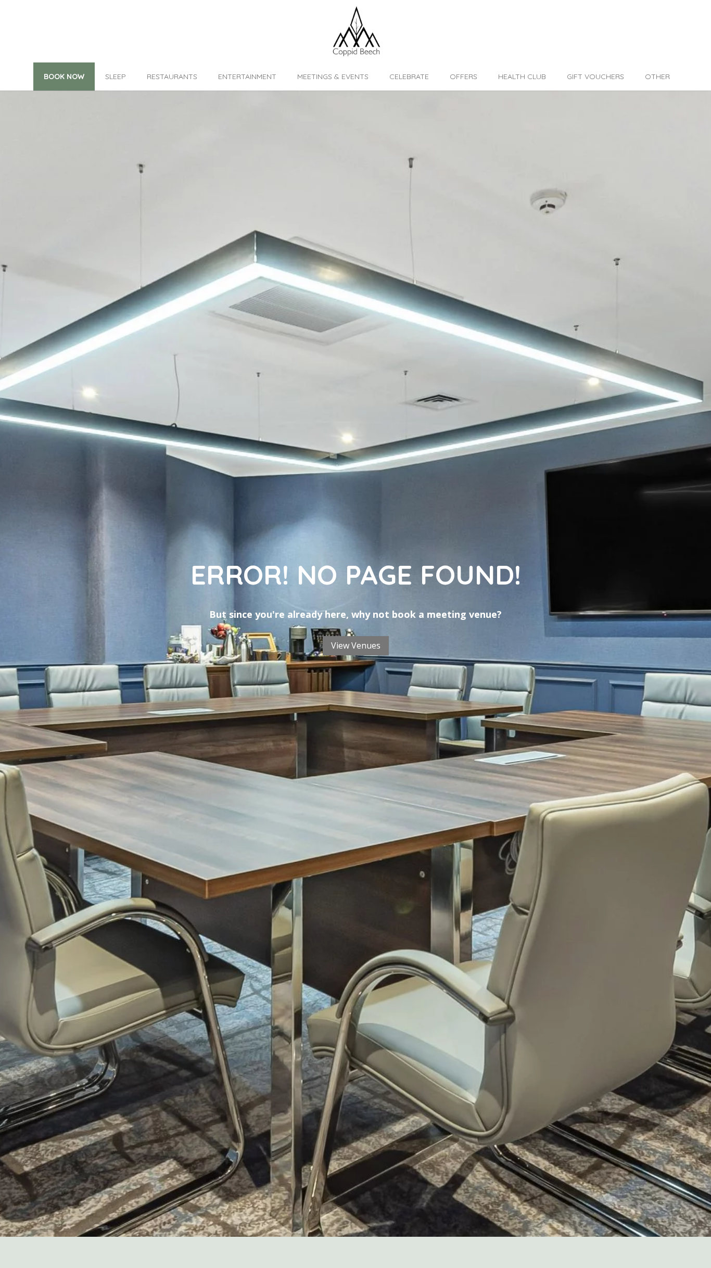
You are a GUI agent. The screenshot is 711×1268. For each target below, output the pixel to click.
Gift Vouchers (595, 76)
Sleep (115, 76)
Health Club (522, 76)
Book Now (64, 76)
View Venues (355, 645)
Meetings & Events (333, 76)
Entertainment (247, 76)
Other (657, 76)
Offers (463, 76)
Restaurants (172, 76)
